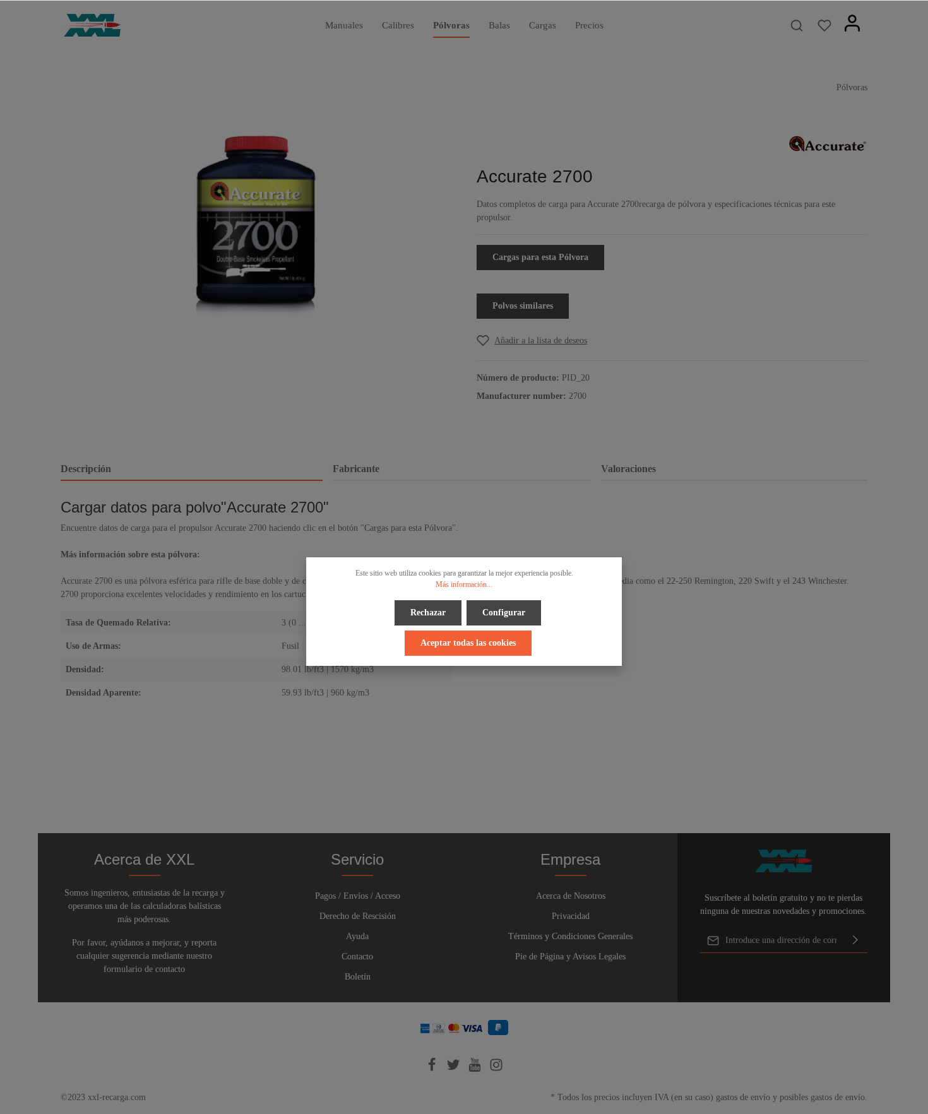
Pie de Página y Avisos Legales (570, 956)
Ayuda (357, 936)
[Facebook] (433, 1069)
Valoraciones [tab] (628, 468)
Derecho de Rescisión (357, 916)
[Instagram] (496, 1069)
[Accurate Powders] (827, 143)
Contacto (357, 956)
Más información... (464, 584)
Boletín (358, 976)
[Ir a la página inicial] (92, 25)
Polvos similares (522, 306)
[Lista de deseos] (824, 25)
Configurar (503, 612)
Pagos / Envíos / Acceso (357, 896)
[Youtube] (476, 1069)
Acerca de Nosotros (570, 896)
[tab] (192, 469)
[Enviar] (855, 940)
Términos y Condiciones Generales (570, 936)
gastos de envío (743, 1097)
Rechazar (428, 612)
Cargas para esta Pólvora (540, 257)
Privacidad (571, 916)
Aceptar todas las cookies (468, 643)
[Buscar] (796, 25)
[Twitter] (454, 1069)
